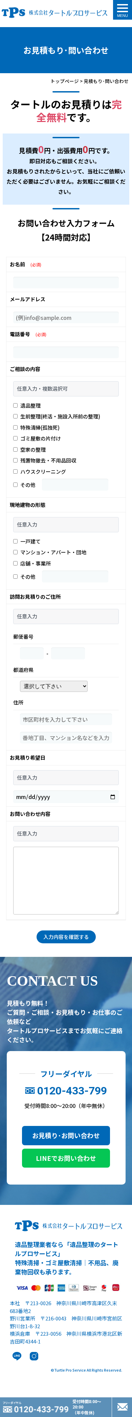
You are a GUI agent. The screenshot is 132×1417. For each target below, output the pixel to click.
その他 (28, 484)
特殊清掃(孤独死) (40, 427)
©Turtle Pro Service (68, 1370)
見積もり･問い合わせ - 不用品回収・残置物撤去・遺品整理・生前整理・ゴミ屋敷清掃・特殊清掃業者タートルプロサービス (54, 13)
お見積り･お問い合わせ (66, 1135)
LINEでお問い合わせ (66, 1158)
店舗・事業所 (35, 563)
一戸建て (30, 541)
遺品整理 (30, 405)
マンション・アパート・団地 (53, 552)
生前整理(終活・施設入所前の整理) (60, 416)
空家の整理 (33, 449)
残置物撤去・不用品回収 (48, 460)
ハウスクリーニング (43, 471)
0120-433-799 (72, 1090)
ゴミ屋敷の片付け (40, 438)
